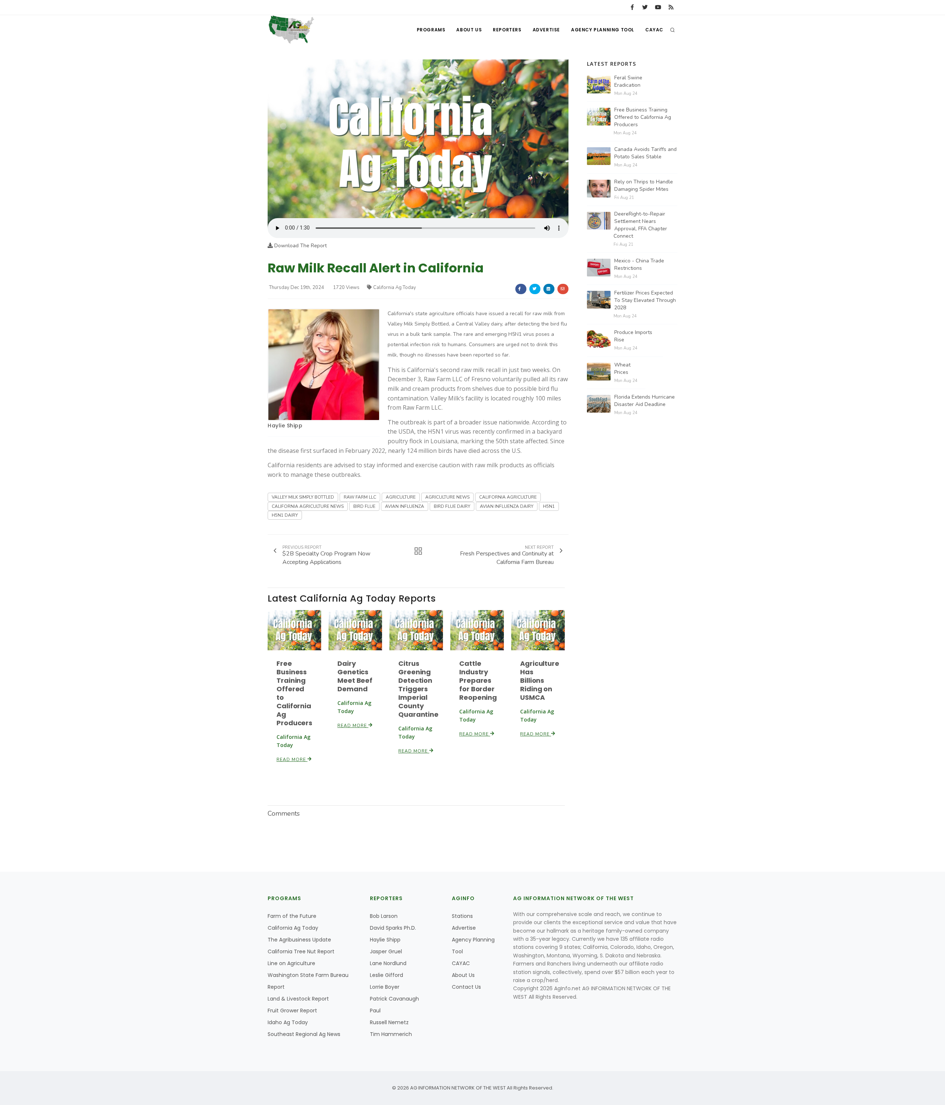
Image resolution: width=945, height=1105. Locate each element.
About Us (469, 30)
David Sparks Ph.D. (393, 928)
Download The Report (300, 245)
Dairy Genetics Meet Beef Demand (354, 676)
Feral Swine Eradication (628, 81)
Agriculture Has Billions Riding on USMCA (539, 680)
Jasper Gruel (386, 951)
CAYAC (654, 30)
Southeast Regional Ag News (304, 1034)
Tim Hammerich (391, 1034)
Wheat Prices (622, 368)
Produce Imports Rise (633, 336)
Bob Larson (384, 916)
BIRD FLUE (364, 506)
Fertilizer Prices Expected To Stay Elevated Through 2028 (645, 300)
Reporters (507, 30)
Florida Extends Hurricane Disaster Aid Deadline (644, 400)
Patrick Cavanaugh (394, 998)
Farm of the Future (292, 916)
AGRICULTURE (401, 497)
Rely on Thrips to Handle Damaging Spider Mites (643, 185)
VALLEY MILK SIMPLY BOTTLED (303, 497)
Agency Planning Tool (602, 30)
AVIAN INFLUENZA (404, 506)
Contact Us (466, 987)
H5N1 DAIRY (285, 515)
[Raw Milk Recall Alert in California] (418, 138)
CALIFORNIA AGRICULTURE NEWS (308, 506)
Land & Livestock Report (298, 998)
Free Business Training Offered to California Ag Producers (294, 693)
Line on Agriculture (291, 963)
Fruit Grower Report (292, 1010)
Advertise (546, 30)
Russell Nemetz (389, 1022)
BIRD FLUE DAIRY (452, 506)
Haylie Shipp (285, 425)
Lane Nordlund (388, 963)
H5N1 (549, 506)
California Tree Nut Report (301, 951)
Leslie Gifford (386, 975)
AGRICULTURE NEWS (447, 497)
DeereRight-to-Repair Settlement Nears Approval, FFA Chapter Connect (640, 225)
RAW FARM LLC (360, 497)
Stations (462, 916)
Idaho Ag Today (288, 1022)
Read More (291, 760)
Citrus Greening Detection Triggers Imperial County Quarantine (418, 689)
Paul (375, 1010)
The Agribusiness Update (299, 939)
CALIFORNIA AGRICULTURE (508, 497)
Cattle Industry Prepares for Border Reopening (478, 680)
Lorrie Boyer (384, 987)
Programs (431, 30)
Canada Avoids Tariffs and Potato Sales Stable (645, 153)
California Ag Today (394, 287)
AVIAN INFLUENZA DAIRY (506, 506)
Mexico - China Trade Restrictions (639, 264)
